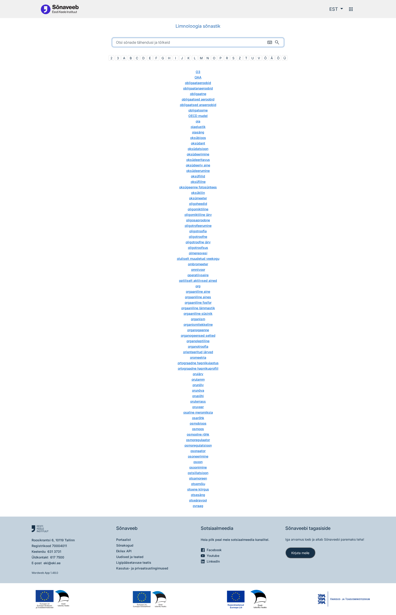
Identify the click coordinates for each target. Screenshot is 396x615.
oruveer (198, 407)
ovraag (198, 506)
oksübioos (198, 138)
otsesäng (198, 495)
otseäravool (198, 500)
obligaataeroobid (198, 83)
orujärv (198, 374)
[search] (198, 42)
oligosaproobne (198, 220)
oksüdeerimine (198, 154)
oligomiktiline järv (198, 215)
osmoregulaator (198, 440)
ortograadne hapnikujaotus (198, 363)
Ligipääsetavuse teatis (133, 562)
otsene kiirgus (198, 489)
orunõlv (198, 385)
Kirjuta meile (300, 553)
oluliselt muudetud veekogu (198, 258)
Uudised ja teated (129, 557)
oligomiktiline (198, 209)
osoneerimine (198, 456)
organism (198, 319)
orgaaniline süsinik (198, 313)
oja (198, 121)
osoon (198, 462)
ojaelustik (198, 127)
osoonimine (198, 467)
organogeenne (198, 330)
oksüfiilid (198, 176)
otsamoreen (198, 478)
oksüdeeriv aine (198, 165)
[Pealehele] (59, 9)
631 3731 (54, 551)
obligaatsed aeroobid (198, 99)
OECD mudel (198, 116)
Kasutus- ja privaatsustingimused (142, 568)
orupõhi (198, 396)
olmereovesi (198, 253)
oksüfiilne (198, 182)
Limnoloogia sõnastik (198, 26)
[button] (336, 9)
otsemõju (198, 484)
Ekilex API (124, 551)
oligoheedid (198, 204)
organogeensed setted (198, 335)
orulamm (198, 379)
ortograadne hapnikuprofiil (198, 368)
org (198, 286)
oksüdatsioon (198, 149)
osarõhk (198, 418)
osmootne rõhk (198, 434)
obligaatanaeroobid (198, 88)
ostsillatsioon (198, 473)
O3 (198, 72)
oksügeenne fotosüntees (198, 187)
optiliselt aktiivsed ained (198, 280)
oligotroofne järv (198, 242)
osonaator (198, 451)
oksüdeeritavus (198, 160)
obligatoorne (198, 110)
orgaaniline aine (198, 291)
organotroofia (198, 346)
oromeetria (198, 357)
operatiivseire (198, 275)
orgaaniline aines (198, 297)
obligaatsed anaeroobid (198, 105)
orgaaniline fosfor (198, 302)
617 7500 (57, 557)
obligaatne (198, 94)
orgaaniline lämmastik (198, 308)
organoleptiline (198, 341)
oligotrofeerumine (198, 226)
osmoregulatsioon (198, 445)
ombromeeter (198, 264)
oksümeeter (198, 198)
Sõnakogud (124, 545)
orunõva (198, 390)
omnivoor (198, 269)
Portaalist (123, 540)
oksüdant (198, 143)
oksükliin (198, 193)
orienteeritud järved (198, 352)
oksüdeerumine (198, 171)
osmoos (198, 429)
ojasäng (198, 132)
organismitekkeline (198, 324)
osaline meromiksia (198, 412)
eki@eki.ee (52, 563)
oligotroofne (198, 236)
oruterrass (198, 401)
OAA (198, 77)
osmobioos (198, 423)
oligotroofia (198, 231)
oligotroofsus (198, 247)
